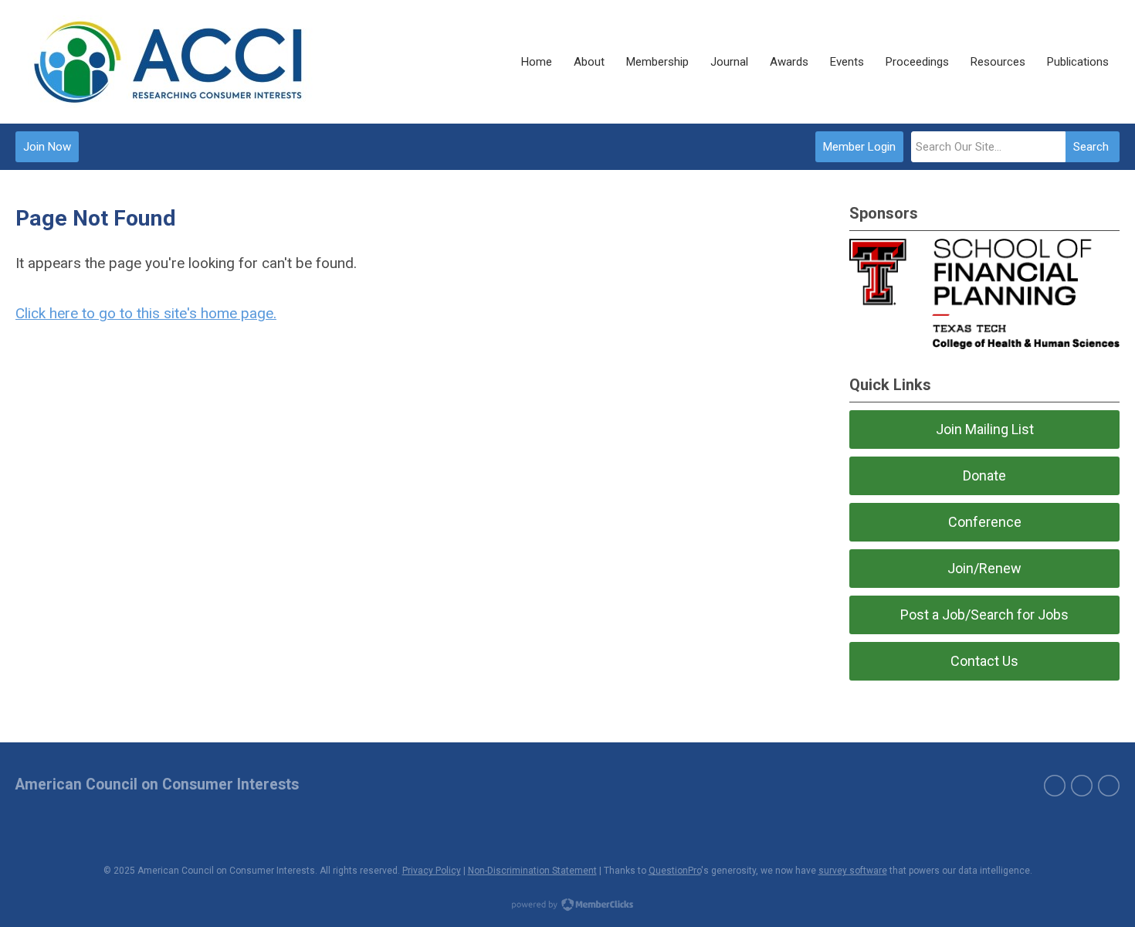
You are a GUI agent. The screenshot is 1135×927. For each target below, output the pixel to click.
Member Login (859, 147)
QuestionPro (675, 870)
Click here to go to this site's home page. (145, 313)
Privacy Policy (431, 870)
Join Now (47, 147)
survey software (852, 870)
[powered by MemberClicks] (567, 906)
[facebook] (1055, 785)
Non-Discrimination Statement (532, 870)
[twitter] (1082, 785)
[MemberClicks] (167, 61)
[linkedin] (1109, 785)
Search (1091, 147)
